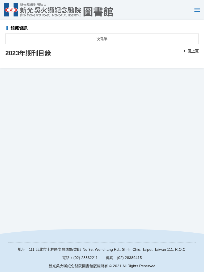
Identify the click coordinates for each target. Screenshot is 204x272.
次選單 (102, 39)
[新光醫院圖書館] (58, 9)
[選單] (196, 10)
